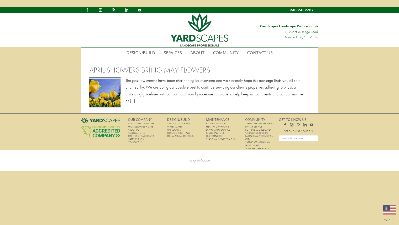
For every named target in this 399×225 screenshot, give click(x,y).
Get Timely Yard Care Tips (298, 131)
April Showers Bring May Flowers (149, 70)
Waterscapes (174, 126)
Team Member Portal (257, 148)
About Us (133, 129)
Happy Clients (136, 139)
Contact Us (135, 142)
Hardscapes (174, 129)
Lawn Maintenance (218, 129)
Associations (136, 133)
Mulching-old (215, 133)
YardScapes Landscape (199, 30)
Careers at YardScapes (141, 136)
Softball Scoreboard (258, 129)
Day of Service (253, 126)
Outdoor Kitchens (178, 123)
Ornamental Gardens (180, 136)
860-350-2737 (301, 10)
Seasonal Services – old (220, 139)
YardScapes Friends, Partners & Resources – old (259, 136)
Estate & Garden (215, 123)
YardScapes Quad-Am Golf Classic (257, 144)
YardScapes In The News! (259, 123)
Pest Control (214, 136)
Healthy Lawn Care (217, 126)
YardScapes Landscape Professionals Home (141, 125)
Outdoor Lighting (178, 133)
